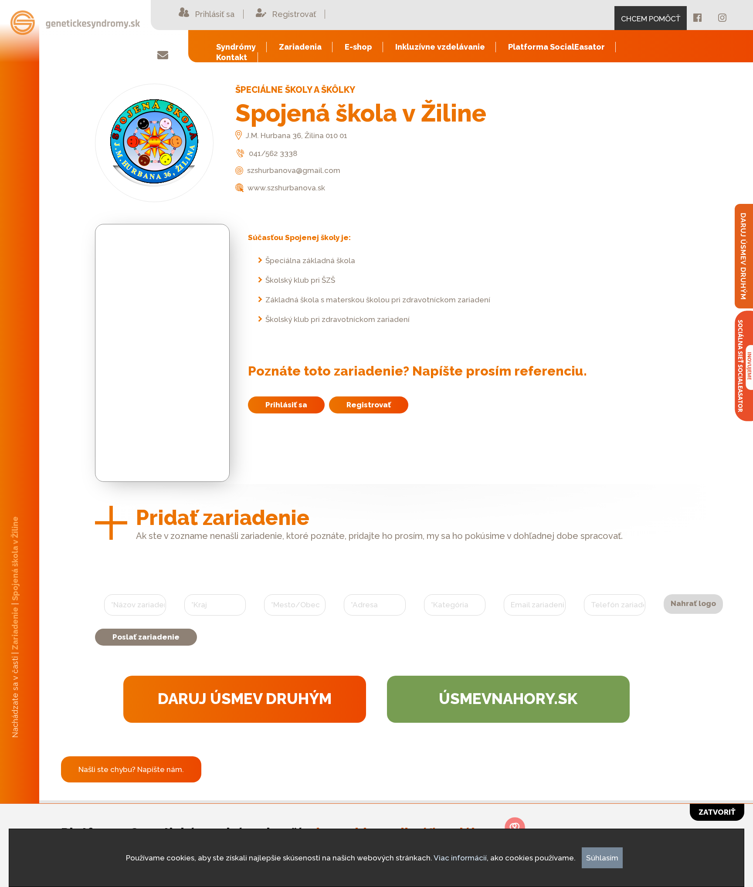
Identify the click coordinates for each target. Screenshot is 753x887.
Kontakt (231, 57)
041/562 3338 (272, 153)
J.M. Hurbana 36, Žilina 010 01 (295, 135)
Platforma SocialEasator (556, 46)
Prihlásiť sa (286, 404)
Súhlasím (602, 857)
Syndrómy (236, 46)
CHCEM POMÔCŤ (650, 18)
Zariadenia (300, 46)
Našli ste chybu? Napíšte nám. (131, 769)
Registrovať (368, 404)
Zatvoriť (717, 812)
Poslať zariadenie (146, 637)
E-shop (358, 46)
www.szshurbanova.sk (285, 187)
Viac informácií (460, 857)
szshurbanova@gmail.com (292, 170)
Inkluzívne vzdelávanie (440, 46)
